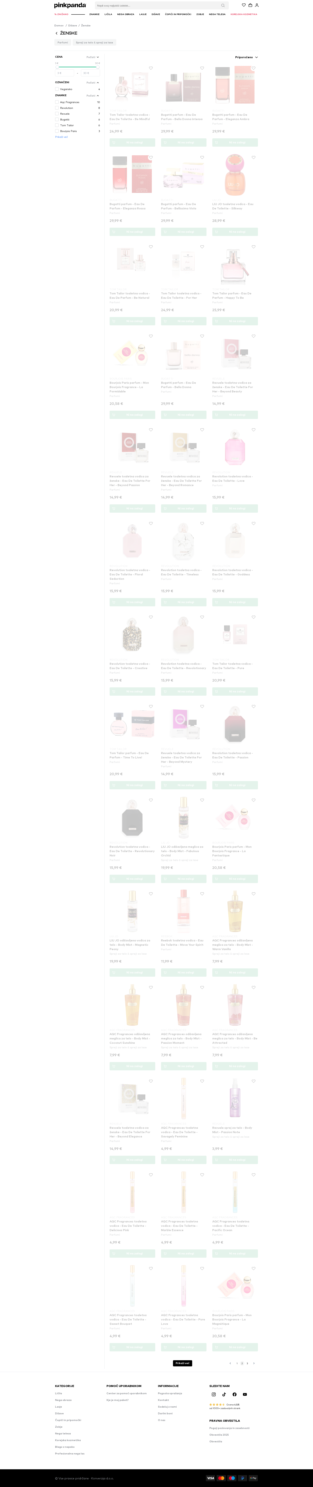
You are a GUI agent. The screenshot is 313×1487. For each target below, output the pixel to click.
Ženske (86, 25)
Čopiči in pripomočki (68, 1420)
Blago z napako (65, 1447)
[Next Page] (254, 1363)
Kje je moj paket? (118, 1400)
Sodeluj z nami (167, 1407)
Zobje (58, 1427)
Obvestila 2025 (219, 1435)
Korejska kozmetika (68, 1440)
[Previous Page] (230, 1363)
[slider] (57, 67)
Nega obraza (63, 1400)
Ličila (58, 1393)
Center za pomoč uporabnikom (127, 1393)
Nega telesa (63, 1433)
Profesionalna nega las (69, 1453)
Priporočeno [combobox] (244, 57)
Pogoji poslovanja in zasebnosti (229, 1428)
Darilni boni (165, 1413)
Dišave (72, 25)
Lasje (58, 1407)
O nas (161, 1420)
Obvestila (215, 1441)
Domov (60, 25)
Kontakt (163, 1400)
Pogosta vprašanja (170, 1393)
